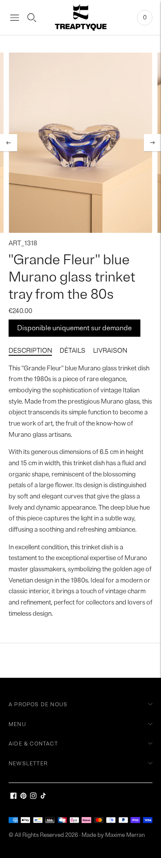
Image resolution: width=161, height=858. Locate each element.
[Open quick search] (32, 17)
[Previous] (8, 142)
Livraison (110, 351)
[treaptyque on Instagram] (33, 797)
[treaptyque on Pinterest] (23, 797)
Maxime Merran (125, 835)
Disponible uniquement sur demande (74, 328)
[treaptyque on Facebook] (13, 797)
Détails (72, 351)
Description (30, 351)
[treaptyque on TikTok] (43, 797)
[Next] (152, 142)
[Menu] (15, 17)
